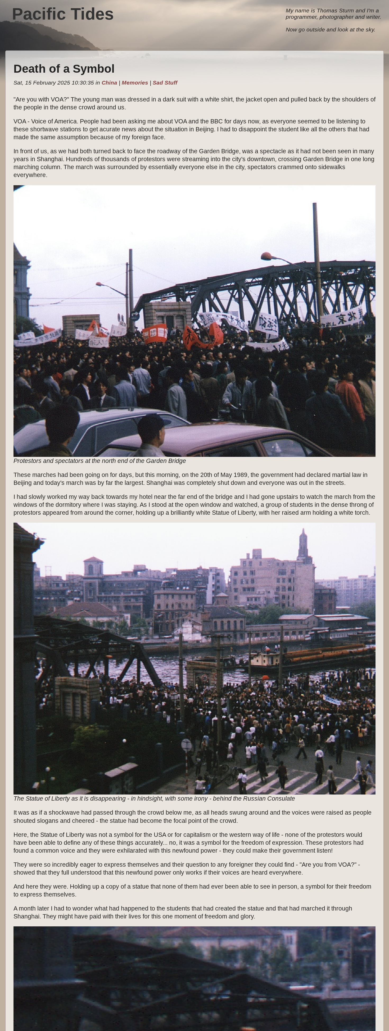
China (109, 83)
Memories (135, 83)
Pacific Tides (63, 13)
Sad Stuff (165, 83)
